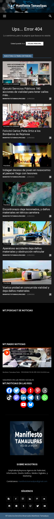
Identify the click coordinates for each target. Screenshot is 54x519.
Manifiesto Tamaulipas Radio (11, 372)
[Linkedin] (23, 397)
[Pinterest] (37, 390)
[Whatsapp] (44, 397)
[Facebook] (9, 390)
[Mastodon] (16, 397)
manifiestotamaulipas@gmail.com (32, 481)
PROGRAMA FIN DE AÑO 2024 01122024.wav (35, 372)
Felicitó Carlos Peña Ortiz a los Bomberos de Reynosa (21, 132)
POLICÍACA (6, 166)
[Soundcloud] (44, 499)
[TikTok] (9, 397)
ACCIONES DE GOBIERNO (11, 84)
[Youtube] (44, 506)
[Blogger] (8, 499)
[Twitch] (30, 506)
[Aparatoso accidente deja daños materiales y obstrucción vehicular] (27, 233)
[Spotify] (9, 506)
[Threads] (44, 390)
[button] (50, 16)
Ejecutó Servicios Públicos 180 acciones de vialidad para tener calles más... (25, 92)
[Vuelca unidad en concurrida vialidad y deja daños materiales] (27, 272)
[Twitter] (16, 390)
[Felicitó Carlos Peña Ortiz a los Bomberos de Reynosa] (27, 116)
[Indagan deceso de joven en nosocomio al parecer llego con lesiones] (27, 155)
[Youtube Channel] (23, 404)
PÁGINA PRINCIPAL (34, 43)
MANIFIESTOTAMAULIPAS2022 (14, 99)
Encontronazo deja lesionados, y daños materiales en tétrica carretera (26, 211)
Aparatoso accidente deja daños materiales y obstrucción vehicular (23, 250)
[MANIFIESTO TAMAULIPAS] (27, 6)
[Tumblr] (37, 397)
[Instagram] (23, 390)
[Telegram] (30, 397)
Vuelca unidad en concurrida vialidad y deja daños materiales (26, 289)
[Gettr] (30, 390)
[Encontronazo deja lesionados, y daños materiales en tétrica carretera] (27, 194)
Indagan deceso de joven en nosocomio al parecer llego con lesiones (26, 172)
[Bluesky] (30, 404)
